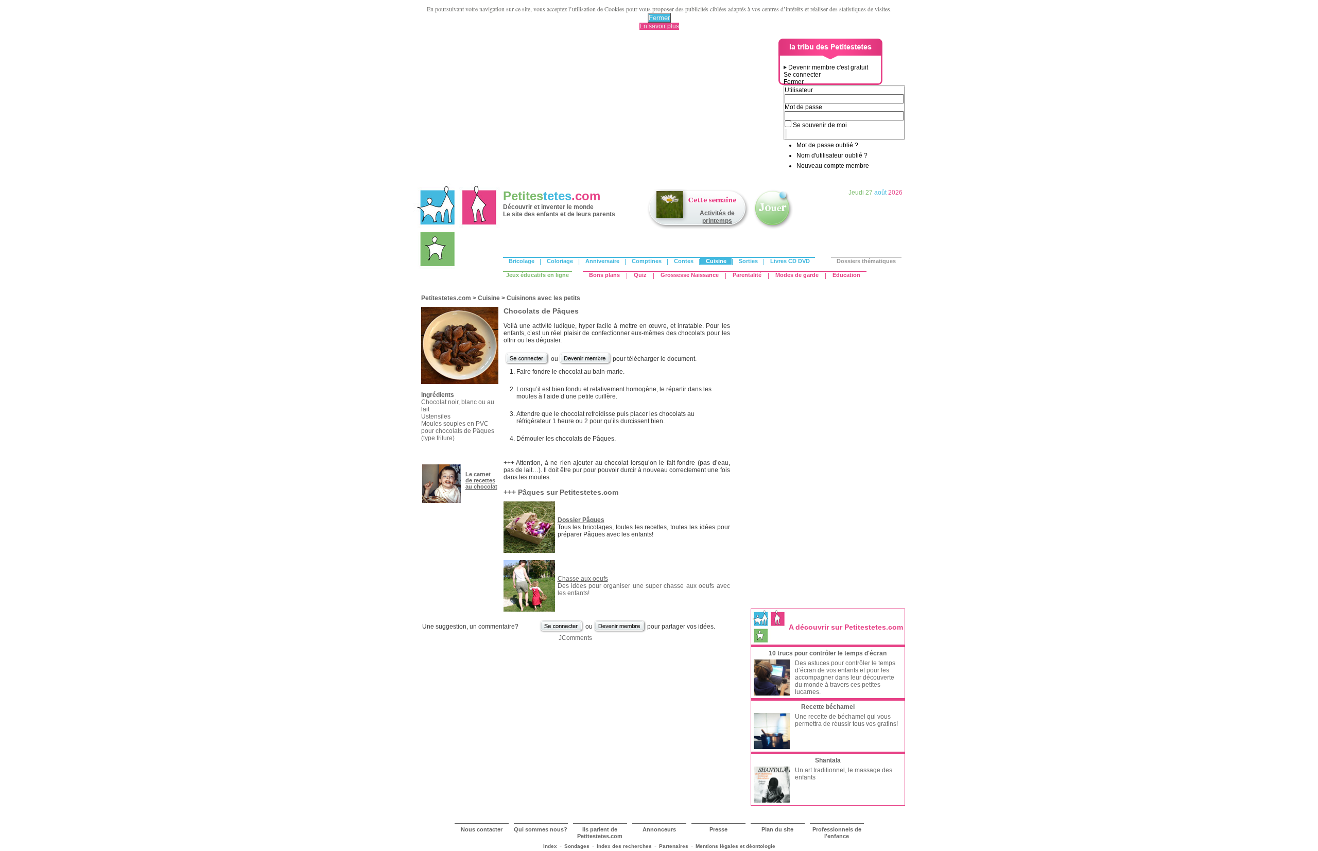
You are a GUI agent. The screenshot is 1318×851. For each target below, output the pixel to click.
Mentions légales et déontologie (735, 846)
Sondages (576, 846)
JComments (575, 637)
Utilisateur (799, 90)
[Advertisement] (597, 111)
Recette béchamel (828, 706)
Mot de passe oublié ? (827, 145)
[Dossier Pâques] (529, 550)
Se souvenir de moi (820, 125)
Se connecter (802, 74)
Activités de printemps (717, 217)
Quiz (640, 275)
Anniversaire (602, 261)
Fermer (659, 18)
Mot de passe (803, 107)
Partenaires (673, 846)
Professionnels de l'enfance (836, 832)
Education (846, 275)
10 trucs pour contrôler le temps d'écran (828, 653)
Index (550, 846)
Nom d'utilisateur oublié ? (832, 155)
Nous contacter (481, 829)
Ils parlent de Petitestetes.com (599, 832)
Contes (683, 261)
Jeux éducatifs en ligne (537, 275)
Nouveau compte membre (832, 165)
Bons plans (604, 275)
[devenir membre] (585, 363)
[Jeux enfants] (773, 228)
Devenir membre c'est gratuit (828, 67)
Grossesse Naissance (690, 275)
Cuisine (716, 261)
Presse (718, 829)
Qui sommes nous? (540, 829)
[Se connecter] (527, 363)
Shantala (828, 760)
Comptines (647, 261)
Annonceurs (659, 829)
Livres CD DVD (790, 261)
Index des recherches (624, 846)
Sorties (748, 261)
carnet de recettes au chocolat (481, 480)
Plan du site (777, 829)
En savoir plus (659, 26)
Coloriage (560, 261)
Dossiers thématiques (866, 261)
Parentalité (747, 275)
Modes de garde (797, 275)
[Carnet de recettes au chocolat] (441, 501)
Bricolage (521, 261)
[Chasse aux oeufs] (529, 609)
